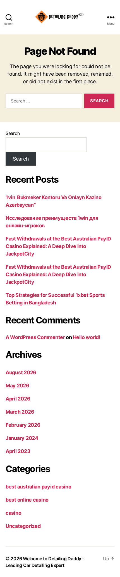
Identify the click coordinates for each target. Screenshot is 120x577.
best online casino (27, 500)
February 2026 (23, 425)
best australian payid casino (38, 487)
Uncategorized (23, 526)
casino (13, 513)
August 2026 (21, 372)
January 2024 (22, 438)
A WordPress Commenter (35, 337)
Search (13, 133)
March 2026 (20, 412)
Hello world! (86, 337)
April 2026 (18, 399)
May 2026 (17, 385)
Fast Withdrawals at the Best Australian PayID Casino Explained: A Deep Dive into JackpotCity (58, 246)
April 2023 (18, 451)
